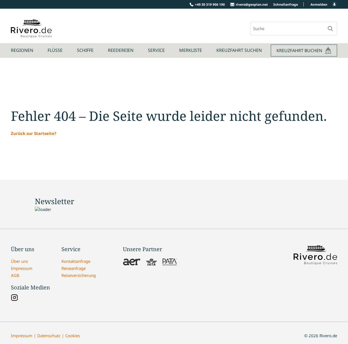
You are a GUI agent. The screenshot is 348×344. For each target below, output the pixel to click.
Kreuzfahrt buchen (299, 50)
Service (156, 50)
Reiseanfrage (73, 268)
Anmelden (318, 4)
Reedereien (120, 50)
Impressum (21, 268)
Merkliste (190, 50)
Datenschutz (48, 335)
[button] (330, 28)
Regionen (22, 50)
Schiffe (85, 50)
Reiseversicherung (78, 275)
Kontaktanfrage (75, 261)
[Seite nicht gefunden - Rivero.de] (31, 34)
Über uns (19, 261)
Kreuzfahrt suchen (239, 50)
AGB (15, 275)
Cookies (72, 335)
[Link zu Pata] (170, 262)
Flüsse (55, 50)
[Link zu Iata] (151, 262)
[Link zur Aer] (131, 262)
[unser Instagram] (14, 298)
